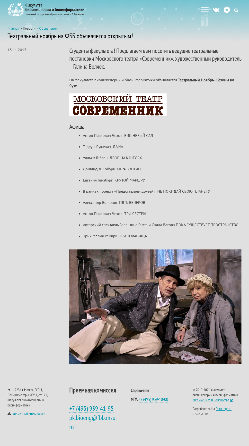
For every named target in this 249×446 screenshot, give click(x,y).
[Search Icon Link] (236, 10)
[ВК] (216, 9)
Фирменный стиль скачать (29, 414)
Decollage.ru (223, 408)
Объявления (48, 28)
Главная (13, 28)
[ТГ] (226, 9)
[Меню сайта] (205, 9)
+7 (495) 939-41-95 (91, 408)
